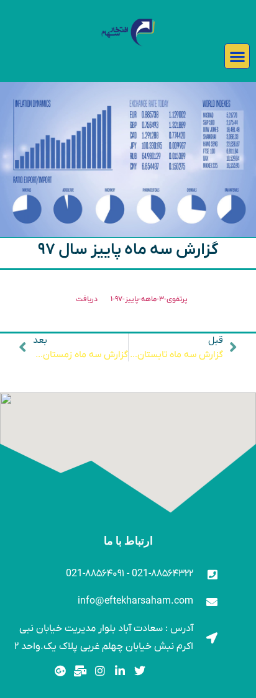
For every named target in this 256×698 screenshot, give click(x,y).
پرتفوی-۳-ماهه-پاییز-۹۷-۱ (149, 299)
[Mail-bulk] (80, 671)
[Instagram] (100, 671)
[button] (237, 56)
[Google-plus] (61, 671)
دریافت (87, 299)
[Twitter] (139, 671)
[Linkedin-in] (120, 671)
